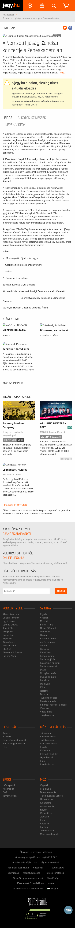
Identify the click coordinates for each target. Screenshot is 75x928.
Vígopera (44, 708)
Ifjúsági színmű (48, 677)
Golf (5, 792)
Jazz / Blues (9, 628)
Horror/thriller (46, 799)
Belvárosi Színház (12, 474)
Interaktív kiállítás (49, 754)
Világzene (8, 631)
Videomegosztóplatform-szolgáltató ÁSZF (36, 857)
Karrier (51, 883)
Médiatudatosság (31, 873)
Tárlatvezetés (47, 740)
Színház (45, 608)
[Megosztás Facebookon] (70, 28)
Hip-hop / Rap (9, 656)
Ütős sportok (9, 785)
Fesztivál (10, 727)
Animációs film (47, 806)
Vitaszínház (46, 711)
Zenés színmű (47, 642)
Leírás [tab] (7, 118)
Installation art (47, 764)
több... (63, 72)
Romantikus (46, 813)
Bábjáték (44, 649)
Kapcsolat (38, 867)
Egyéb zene (9, 621)
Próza (43, 670)
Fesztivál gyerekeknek (14, 743)
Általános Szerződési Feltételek (36, 852)
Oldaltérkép (52, 878)
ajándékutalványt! (17, 534)
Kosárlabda (8, 789)
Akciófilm (45, 823)
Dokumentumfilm (48, 792)
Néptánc (44, 691)
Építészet (45, 750)
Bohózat (44, 694)
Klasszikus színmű (49, 663)
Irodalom (44, 680)
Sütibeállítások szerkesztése (28, 888)
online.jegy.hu (13, 558)
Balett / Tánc (46, 624)
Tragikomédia (47, 715)
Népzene (7, 638)
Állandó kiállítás (48, 736)
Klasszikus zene (11, 614)
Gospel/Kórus (9, 645)
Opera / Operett (10, 624)
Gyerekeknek (47, 757)
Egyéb (43, 614)
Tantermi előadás (48, 697)
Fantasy (44, 827)
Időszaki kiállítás (48, 743)
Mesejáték (45, 631)
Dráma (43, 635)
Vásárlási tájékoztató (18, 867)
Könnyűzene (9, 642)
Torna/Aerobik (10, 795)
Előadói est (45, 652)
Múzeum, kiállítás (53, 727)
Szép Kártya (57, 867)
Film (5, 747)
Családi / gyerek (11, 617)
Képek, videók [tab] (15, 125)
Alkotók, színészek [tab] (32, 118)
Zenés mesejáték (49, 666)
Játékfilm (44, 816)
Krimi (42, 687)
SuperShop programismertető (28, 878)
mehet (61, 590)
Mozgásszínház (48, 673)
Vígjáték (44, 617)
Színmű (44, 645)
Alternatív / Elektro (12, 652)
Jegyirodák (13, 873)
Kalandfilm (45, 802)
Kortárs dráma (47, 656)
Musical (44, 621)
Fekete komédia (48, 701)
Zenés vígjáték (47, 659)
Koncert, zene (13, 608)
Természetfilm (47, 830)
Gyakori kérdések (50, 862)
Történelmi (45, 733)
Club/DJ (7, 649)
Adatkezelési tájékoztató (24, 862)
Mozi (43, 779)
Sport (7, 779)
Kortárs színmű (48, 638)
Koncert (6, 733)
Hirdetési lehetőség (54, 873)
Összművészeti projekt (14, 740)
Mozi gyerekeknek (49, 834)
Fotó (42, 761)
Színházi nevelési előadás (53, 704)
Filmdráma (45, 789)
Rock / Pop (8, 635)
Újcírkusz (45, 684)
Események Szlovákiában (30, 883)
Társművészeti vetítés (51, 795)
